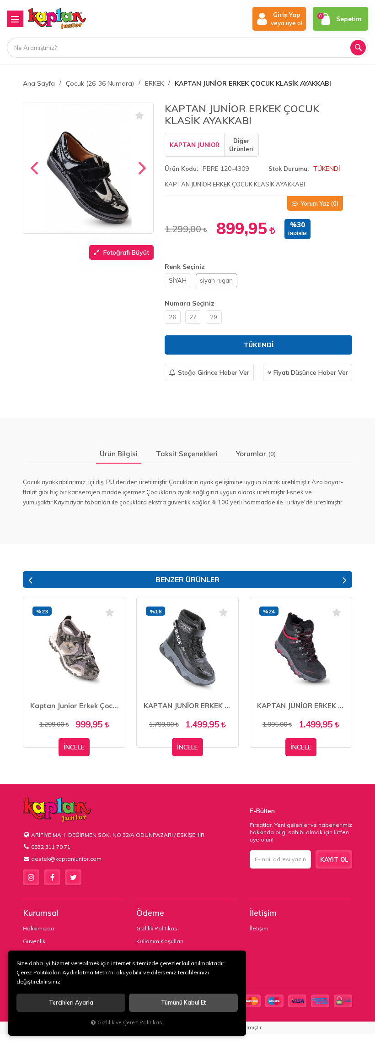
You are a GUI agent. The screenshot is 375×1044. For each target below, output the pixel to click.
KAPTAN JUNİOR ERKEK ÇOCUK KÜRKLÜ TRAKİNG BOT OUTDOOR (301, 705)
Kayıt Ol (334, 859)
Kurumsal (41, 912)
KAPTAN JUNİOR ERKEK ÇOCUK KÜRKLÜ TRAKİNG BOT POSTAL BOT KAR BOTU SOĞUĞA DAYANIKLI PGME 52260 (187, 705)
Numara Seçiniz (189, 303)
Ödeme (150, 912)
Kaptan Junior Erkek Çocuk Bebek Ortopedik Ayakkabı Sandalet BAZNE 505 (74, 705)
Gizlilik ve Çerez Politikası (130, 1022)
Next (344, 579)
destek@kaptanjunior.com (66, 858)
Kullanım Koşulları (159, 941)
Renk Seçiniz (185, 266)
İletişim (263, 912)
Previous (30, 579)
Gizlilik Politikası (157, 928)
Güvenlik (34, 941)
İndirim (297, 233)
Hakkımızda (38, 928)
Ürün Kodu (181, 168)
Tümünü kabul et (183, 1002)
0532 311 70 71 (50, 846)
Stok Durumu (287, 168)
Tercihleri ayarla (71, 1002)
